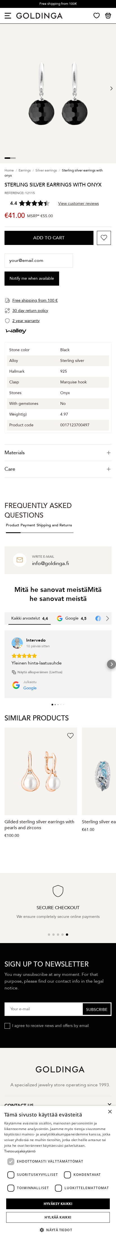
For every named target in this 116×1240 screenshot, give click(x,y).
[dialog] (58, 1173)
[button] (4, 664)
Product (12, 525)
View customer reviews (78, 203)
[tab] (58, 452)
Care (10, 469)
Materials (15, 452)
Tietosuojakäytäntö (19, 1151)
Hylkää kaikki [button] (57, 1217)
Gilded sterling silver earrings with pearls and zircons (39, 825)
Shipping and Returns (54, 525)
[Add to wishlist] (104, 238)
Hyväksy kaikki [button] (58, 1203)
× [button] (110, 1112)
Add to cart (49, 238)
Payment (28, 525)
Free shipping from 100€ (58, 3)
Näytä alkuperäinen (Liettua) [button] (40, 672)
